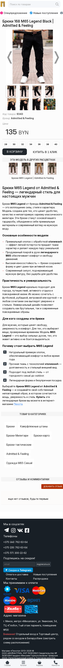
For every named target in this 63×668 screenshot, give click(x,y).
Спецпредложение (15, 13)
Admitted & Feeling (17, 454)
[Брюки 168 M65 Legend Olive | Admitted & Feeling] (52, 169)
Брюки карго (42, 435)
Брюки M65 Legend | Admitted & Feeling (33, 178)
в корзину (15, 151)
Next (56, 57)
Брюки (10, 426)
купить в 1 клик (45, 152)
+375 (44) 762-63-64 (15, 542)
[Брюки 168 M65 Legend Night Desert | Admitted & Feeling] (26, 169)
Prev (9, 57)
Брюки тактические (18, 444)
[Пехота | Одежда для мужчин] (3, 4)
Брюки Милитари (17, 435)
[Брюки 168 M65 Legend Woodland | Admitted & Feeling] (13, 169)
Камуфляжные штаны (34, 426)
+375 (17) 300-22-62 (15, 552)
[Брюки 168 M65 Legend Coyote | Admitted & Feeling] (39, 169)
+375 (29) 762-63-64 (15, 547)
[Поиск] (57, 4)
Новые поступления (45, 13)
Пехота (18, 404)
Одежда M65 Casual (19, 463)
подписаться (43, 564)
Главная (7, 665)
